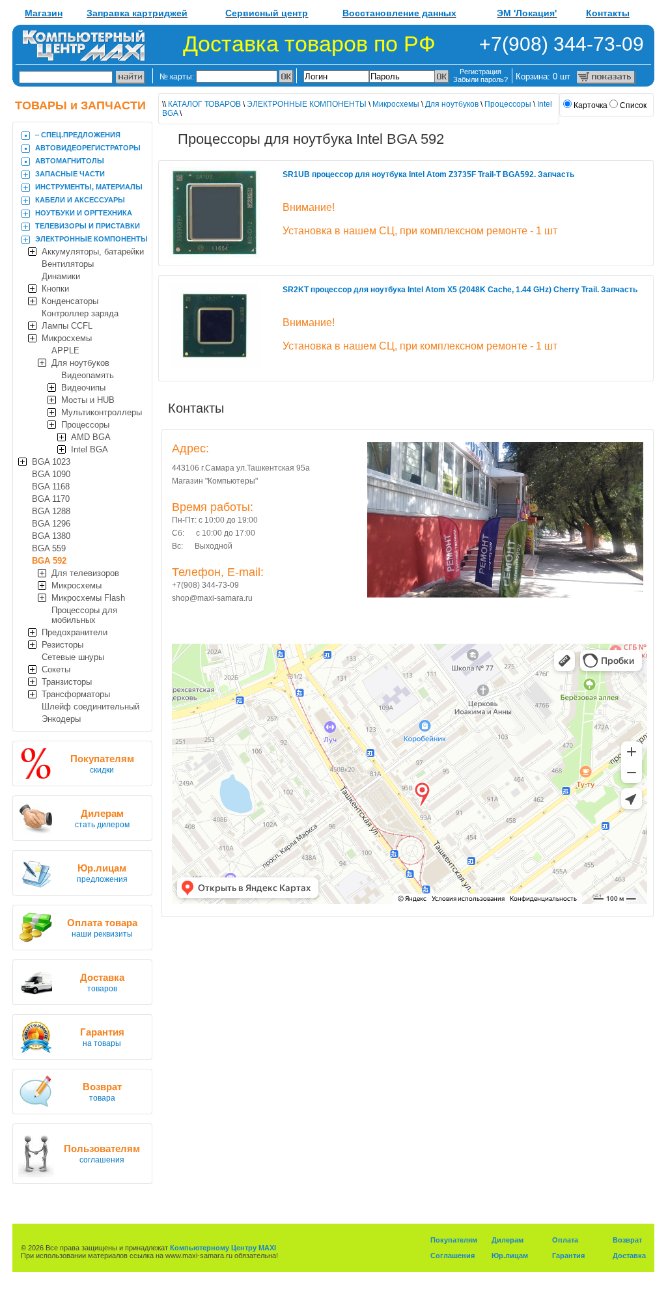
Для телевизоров (85, 573)
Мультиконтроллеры (101, 412)
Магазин (44, 13)
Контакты (608, 13)
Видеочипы (83, 387)
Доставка (629, 1255)
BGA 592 (49, 561)
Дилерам (507, 1240)
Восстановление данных (399, 13)
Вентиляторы (68, 264)
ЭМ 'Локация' (527, 13)
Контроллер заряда (80, 313)
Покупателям (453, 1240)
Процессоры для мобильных (84, 615)
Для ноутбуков (80, 363)
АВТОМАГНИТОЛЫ (69, 161)
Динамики (61, 276)
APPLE (65, 350)
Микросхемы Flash (88, 598)
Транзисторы (67, 682)
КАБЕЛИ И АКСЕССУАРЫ (80, 200)
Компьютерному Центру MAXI (223, 1248)
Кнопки (55, 289)
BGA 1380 (51, 536)
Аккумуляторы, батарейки (93, 251)
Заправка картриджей (137, 13)
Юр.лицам (510, 1255)
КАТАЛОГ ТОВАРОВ (204, 104)
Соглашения (452, 1255)
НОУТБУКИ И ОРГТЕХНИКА (83, 213)
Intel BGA (89, 449)
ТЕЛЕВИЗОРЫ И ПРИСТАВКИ (87, 226)
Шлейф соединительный (90, 706)
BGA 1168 (51, 486)
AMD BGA (91, 437)
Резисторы (62, 645)
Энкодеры (61, 719)
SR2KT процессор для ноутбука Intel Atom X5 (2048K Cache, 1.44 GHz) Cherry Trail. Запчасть (460, 289)
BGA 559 (49, 548)
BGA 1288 (51, 511)
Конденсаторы (70, 301)
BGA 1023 (51, 462)
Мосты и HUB (88, 400)
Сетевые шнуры (73, 657)
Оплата (565, 1240)
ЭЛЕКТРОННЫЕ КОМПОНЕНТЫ (91, 239)
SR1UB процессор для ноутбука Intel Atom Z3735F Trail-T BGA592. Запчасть (428, 174)
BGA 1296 (51, 524)
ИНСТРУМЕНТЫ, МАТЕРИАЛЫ (89, 187)
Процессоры (85, 425)
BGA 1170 (51, 499)
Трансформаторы (76, 694)
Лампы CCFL (67, 326)
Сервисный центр (266, 13)
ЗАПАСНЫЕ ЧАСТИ (70, 174)
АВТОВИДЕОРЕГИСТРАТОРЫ (88, 148)
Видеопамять (87, 375)
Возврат (627, 1240)
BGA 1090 (51, 474)
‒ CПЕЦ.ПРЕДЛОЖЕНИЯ (77, 135)
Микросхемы (67, 338)
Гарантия (568, 1255)
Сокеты (56, 669)
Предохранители (74, 632)
